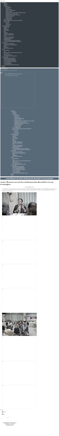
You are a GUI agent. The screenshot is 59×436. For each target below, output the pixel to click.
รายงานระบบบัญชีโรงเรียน (8, 63)
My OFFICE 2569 (15, 135)
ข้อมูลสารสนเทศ (4, 42)
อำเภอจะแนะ (8, 23)
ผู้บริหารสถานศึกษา (7, 21)
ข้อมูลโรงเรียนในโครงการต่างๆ (8, 48)
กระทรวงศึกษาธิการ (7, 50)
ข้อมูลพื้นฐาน (4, 2)
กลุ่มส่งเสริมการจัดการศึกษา (18, 124)
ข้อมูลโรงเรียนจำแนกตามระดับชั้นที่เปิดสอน (10, 44)
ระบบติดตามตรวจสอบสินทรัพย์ (8, 38)
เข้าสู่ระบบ (12, 175)
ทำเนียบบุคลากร (15, 114)
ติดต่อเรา (3, 65)
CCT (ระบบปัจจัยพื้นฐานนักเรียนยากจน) (10, 60)
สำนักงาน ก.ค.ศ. (6, 53)
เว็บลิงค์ (3, 49)
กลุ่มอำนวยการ (8, 8)
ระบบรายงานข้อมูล (14, 165)
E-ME (5, 31)
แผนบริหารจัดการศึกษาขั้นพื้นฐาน (9, 43)
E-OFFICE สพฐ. (6, 29)
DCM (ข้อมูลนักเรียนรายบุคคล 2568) (18, 166)
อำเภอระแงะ (7, 22)
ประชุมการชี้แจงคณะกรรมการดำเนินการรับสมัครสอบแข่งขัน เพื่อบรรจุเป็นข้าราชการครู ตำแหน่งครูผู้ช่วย (29, 178)
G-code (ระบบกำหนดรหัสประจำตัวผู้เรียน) (10, 61)
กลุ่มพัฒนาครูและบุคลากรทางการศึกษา (12, 13)
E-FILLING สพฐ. (6, 30)
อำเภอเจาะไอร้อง (8, 24)
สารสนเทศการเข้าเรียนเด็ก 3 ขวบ (9, 33)
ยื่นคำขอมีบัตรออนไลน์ (7, 39)
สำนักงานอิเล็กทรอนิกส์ (14, 134)
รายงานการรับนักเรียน (7, 62)
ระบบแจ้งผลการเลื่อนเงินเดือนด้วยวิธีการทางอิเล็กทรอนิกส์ (12, 41)
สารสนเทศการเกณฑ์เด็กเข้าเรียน (9, 34)
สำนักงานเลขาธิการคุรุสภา (8, 54)
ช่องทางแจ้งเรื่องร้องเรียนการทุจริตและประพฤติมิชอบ (12, 40)
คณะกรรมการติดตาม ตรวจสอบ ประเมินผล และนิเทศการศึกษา (13, 20)
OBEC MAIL (6, 32)
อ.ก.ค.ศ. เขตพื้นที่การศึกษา (8, 19)
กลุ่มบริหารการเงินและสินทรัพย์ (10, 10)
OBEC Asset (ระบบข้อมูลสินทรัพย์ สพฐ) (10, 59)
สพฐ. (4, 51)
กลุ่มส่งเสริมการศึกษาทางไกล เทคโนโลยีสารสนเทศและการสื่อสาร (16, 12)
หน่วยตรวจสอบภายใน (17, 125)
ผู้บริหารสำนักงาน (17, 115)
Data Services (15, 155)
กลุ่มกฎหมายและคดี (9, 18)
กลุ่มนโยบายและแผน (9, 9)
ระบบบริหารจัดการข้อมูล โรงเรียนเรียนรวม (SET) (11, 64)
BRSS (14, 144)
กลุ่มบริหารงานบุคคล (9, 11)
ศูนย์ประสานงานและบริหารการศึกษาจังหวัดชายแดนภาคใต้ (13, 52)
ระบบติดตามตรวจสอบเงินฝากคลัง (18, 145)
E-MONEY (5, 28)
